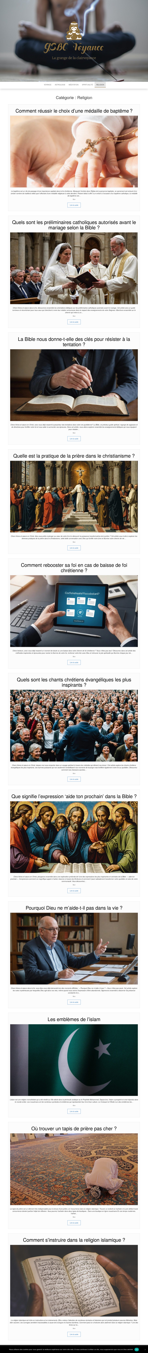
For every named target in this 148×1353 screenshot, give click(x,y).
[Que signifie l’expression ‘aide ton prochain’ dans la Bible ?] (74, 837)
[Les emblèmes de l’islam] (74, 1060)
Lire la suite (74, 205)
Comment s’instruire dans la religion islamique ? (74, 1239)
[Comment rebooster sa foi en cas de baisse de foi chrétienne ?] (74, 611)
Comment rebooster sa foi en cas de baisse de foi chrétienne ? (74, 567)
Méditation (74, 84)
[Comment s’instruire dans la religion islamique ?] (74, 1280)
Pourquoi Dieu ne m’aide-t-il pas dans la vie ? (74, 907)
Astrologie (60, 84)
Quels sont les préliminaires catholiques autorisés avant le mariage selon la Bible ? (74, 224)
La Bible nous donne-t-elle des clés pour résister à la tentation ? (74, 341)
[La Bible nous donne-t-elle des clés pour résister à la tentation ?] (74, 385)
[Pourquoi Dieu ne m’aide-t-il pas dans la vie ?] (74, 948)
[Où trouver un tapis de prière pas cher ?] (74, 1169)
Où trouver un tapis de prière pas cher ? (74, 1128)
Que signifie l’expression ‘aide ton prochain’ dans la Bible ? (74, 796)
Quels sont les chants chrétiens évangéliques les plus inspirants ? (74, 682)
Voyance (47, 84)
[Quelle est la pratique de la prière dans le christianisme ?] (74, 496)
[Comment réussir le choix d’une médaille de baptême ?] (74, 151)
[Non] (145, 1349)
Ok (137, 1349)
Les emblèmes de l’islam (74, 1019)
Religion (100, 84)
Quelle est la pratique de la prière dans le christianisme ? (74, 455)
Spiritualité (87, 84)
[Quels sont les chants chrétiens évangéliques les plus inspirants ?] (74, 725)
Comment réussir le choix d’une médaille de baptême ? (74, 110)
